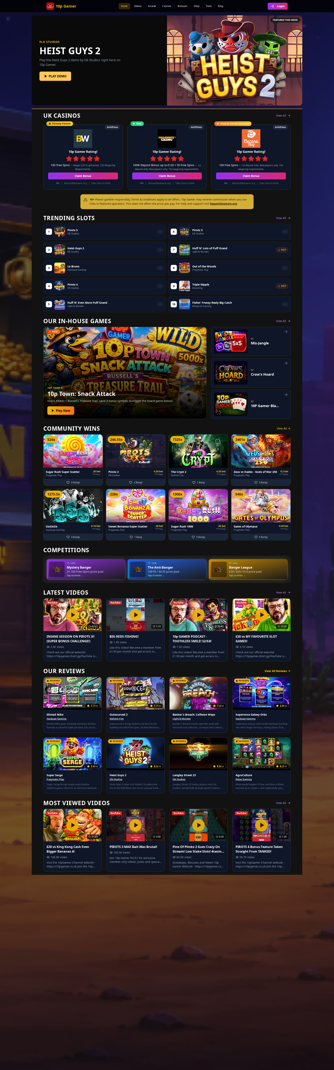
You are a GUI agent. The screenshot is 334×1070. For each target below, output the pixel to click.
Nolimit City (117, 718)
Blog (220, 6)
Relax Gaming (244, 779)
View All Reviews (276, 671)
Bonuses (182, 6)
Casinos (166, 6)
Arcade (152, 6)
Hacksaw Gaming (56, 718)
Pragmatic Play (55, 779)
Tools (209, 6)
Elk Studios (116, 779)
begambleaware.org (223, 203)
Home (124, 6)
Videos (138, 6)
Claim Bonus (83, 176)
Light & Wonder (182, 718)
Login (281, 6)
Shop (196, 6)
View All (281, 115)
